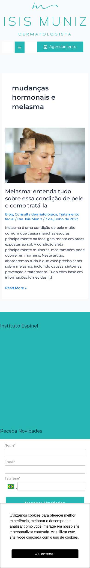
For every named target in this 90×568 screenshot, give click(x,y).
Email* (10, 461)
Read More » (16, 287)
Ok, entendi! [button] (45, 554)
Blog (9, 214)
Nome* (10, 445)
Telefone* (12, 478)
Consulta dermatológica (36, 214)
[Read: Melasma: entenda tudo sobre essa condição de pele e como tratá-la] (45, 155)
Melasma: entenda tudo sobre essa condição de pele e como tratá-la (44, 198)
